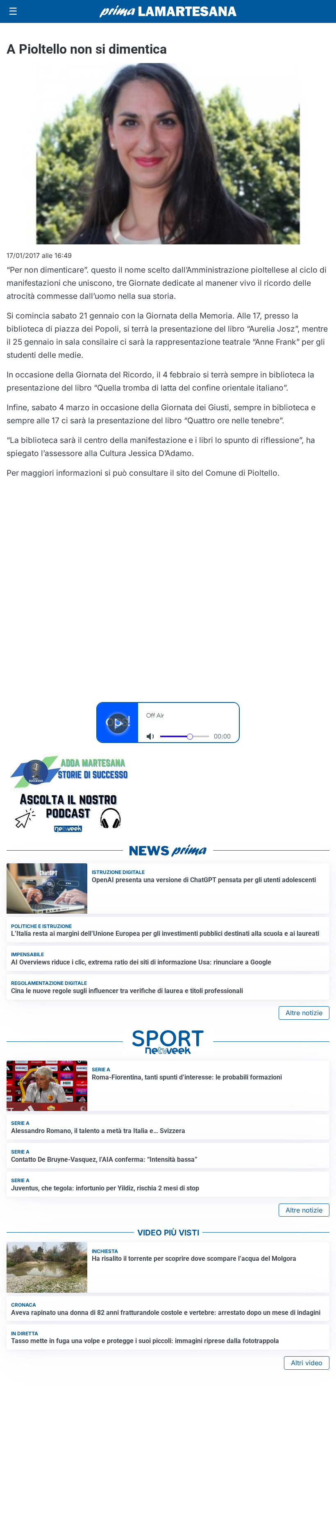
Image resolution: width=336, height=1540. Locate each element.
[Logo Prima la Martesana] (168, 11)
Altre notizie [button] (304, 1013)
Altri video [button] (306, 1363)
